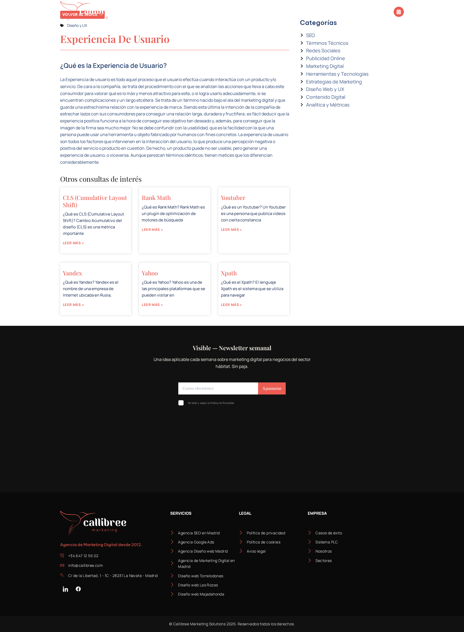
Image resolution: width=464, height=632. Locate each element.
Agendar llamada (373, 11)
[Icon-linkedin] (65, 589)
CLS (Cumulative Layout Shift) (95, 201)
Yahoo (150, 273)
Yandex (72, 273)
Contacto (327, 11)
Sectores (176, 11)
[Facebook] (78, 589)
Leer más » (73, 242)
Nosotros (253, 11)
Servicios (138, 11)
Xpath (229, 273)
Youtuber (233, 197)
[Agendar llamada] (399, 12)
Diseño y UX (77, 25)
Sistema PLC (217, 11)
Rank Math (156, 197)
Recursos (287, 11)
